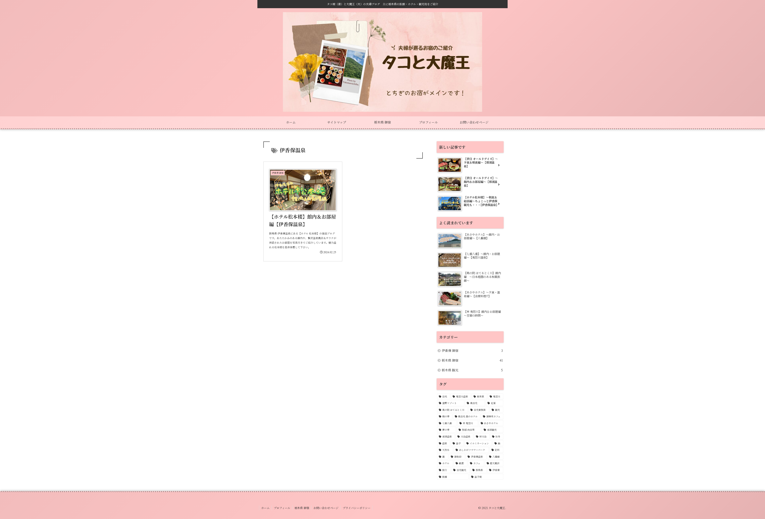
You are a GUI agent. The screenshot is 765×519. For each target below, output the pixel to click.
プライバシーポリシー (357, 508)
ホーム (265, 508)
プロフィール (282, 508)
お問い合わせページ (325, 508)
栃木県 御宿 (301, 508)
